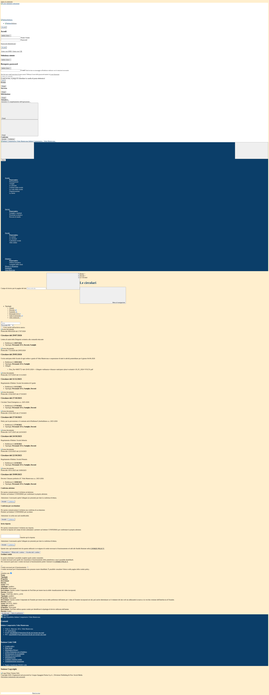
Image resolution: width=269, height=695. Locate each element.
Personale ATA (14, 314)
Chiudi (3, 86)
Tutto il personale (16, 316)
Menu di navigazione (118, 302)
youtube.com (5, 573)
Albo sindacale (14, 317)
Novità (82, 276)
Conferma (11, 139)
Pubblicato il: (9, 343)
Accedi (4, 27)
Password (24, 40)
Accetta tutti (33, 552)
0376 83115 (12, 631)
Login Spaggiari (54, 74)
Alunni (11, 308)
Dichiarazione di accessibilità (14, 654)
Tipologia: (8, 345)
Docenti (13, 310)
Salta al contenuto (7, 2)
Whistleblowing (10, 658)
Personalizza (6, 552)
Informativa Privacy (11, 650)
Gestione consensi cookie (13, 659)
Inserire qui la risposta (27, 537)
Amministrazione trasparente (14, 661)
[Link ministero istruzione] (10, 4)
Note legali (8, 648)
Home (82, 274)
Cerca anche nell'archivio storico (14, 327)
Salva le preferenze (17, 613)
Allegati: (8, 366)
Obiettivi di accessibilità (13, 656)
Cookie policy (9, 646)
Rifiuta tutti (18, 552)
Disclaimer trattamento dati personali (13, 677)
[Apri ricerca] (251, 150)
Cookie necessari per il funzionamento (14, 567)
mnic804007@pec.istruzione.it (27, 634)
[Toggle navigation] (17, 150)
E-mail (23, 70)
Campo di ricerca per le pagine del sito (13, 288)
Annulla (4, 139)
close (3, 160)
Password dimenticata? (8, 44)
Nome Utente (25, 38)
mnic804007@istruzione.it (27, 633)
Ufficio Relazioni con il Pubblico (16, 652)
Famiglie (13, 312)
